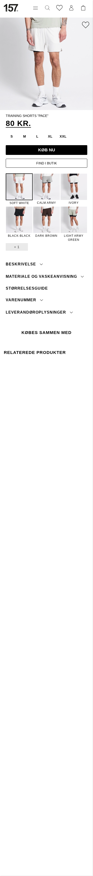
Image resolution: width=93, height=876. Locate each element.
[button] (35, 8)
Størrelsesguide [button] (27, 288)
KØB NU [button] (46, 150)
